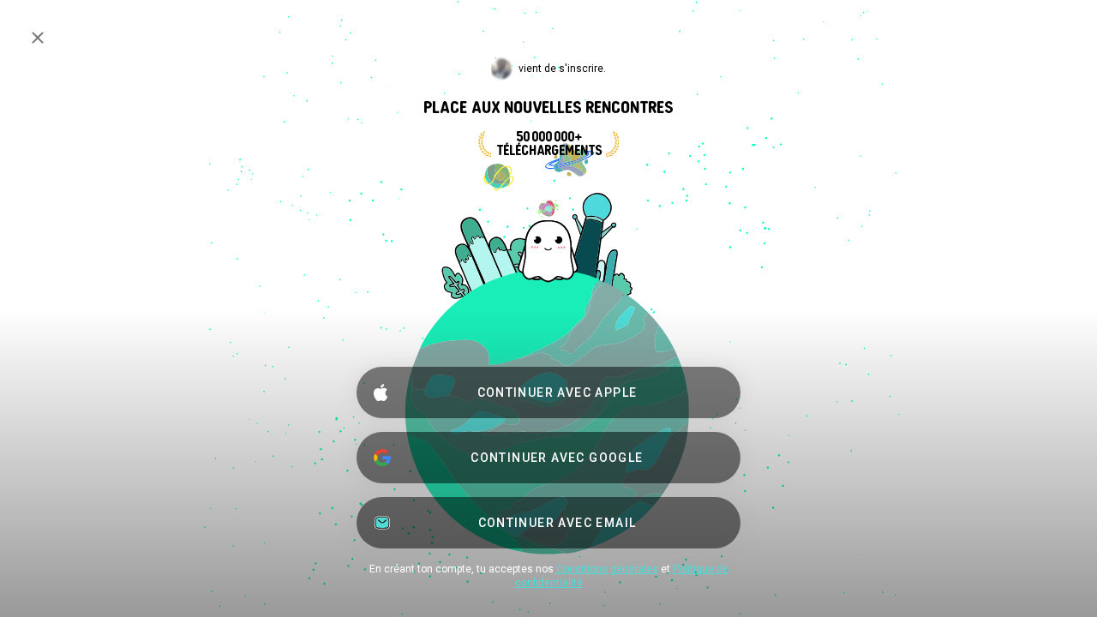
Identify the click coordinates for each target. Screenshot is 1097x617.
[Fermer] (37, 37)
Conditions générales (607, 569)
